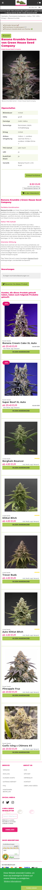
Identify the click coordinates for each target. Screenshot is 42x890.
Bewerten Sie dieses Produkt (16, 284)
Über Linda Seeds (31, 785)
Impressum (28, 778)
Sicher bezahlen (8, 865)
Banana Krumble (13, 18)
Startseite (4, 16)
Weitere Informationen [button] (12, 881)
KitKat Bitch (9, 518)
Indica (29, 16)
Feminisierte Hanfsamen (17, 16)
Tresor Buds (9, 575)
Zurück (7, 36)
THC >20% (35, 16)
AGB (25, 770)
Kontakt (27, 782)
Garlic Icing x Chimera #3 (17, 745)
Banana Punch (24, 212)
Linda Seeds (6, 629)
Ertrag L (4, 18)
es (30, 7)
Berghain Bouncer (13, 461)
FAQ (4, 785)
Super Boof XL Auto (14, 402)
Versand (6, 770)
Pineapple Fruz (11, 688)
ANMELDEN (9, 830)
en (32, 7)
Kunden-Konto (9, 778)
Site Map (27, 774)
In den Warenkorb (31, 193)
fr (35, 7)
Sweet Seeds (6, 743)
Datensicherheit (9, 782)
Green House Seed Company (11, 49)
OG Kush (35, 212)
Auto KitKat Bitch (12, 631)
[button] (10, 888)
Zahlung (6, 774)
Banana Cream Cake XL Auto (19, 343)
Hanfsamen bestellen (7, 790)
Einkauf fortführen (33, 175)
